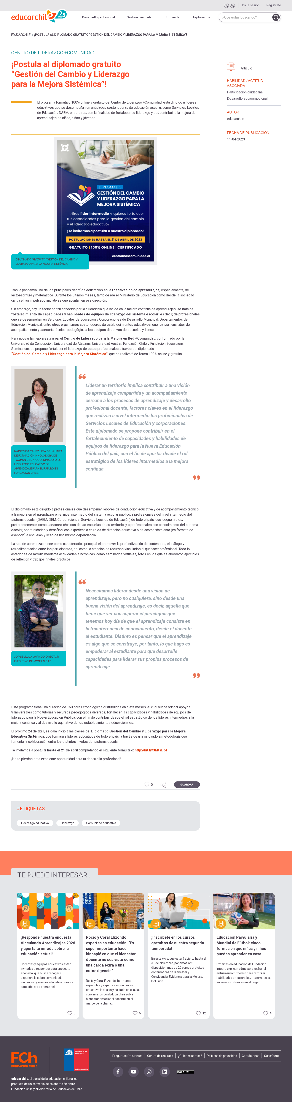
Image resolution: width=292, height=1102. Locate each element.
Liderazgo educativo (35, 823)
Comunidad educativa (101, 823)
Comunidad (172, 17)
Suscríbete (271, 1056)
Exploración (201, 17)
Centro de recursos (160, 1056)
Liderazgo (67, 823)
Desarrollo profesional (98, 17)
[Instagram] (149, 1072)
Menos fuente (226, 5)
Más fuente (232, 5)
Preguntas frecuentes (127, 1056)
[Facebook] (118, 1072)
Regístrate (273, 5)
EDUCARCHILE (21, 34)
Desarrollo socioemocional (247, 98)
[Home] (39, 15)
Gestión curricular (140, 17)
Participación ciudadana (245, 92)
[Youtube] (133, 1072)
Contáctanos (250, 1056)
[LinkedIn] (165, 1072)
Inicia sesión (251, 5)
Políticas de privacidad (222, 1056)
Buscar (276, 17)
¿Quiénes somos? (190, 1056)
